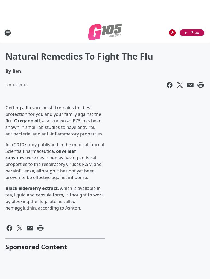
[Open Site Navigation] (7, 32)
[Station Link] (105, 32)
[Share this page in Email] (190, 85)
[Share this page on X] (180, 85)
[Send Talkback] (172, 32)
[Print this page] (201, 85)
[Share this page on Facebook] (169, 85)
